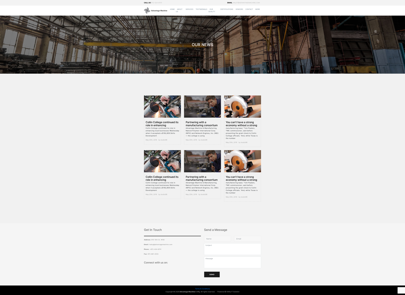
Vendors (239, 9)
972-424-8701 (156, 3)
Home (172, 9)
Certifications (226, 9)
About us (179, 10)
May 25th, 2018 (151, 140)
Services (189, 9)
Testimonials (201, 9)
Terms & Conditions (202, 289)
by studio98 (162, 140)
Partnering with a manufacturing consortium (202, 124)
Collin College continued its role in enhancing (162, 124)
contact (249, 9)
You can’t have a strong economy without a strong (241, 124)
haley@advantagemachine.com (243, 3)
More (257, 9)
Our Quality (211, 10)
